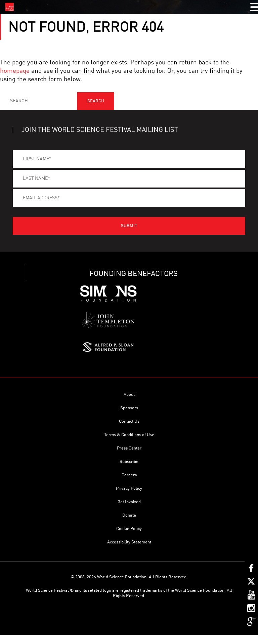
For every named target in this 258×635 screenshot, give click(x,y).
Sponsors (129, 408)
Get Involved (129, 502)
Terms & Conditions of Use (129, 435)
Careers (129, 475)
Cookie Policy (129, 529)
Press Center (129, 448)
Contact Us (129, 421)
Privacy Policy (129, 488)
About (129, 394)
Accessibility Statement (129, 542)
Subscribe (129, 462)
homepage (15, 71)
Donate (129, 515)
